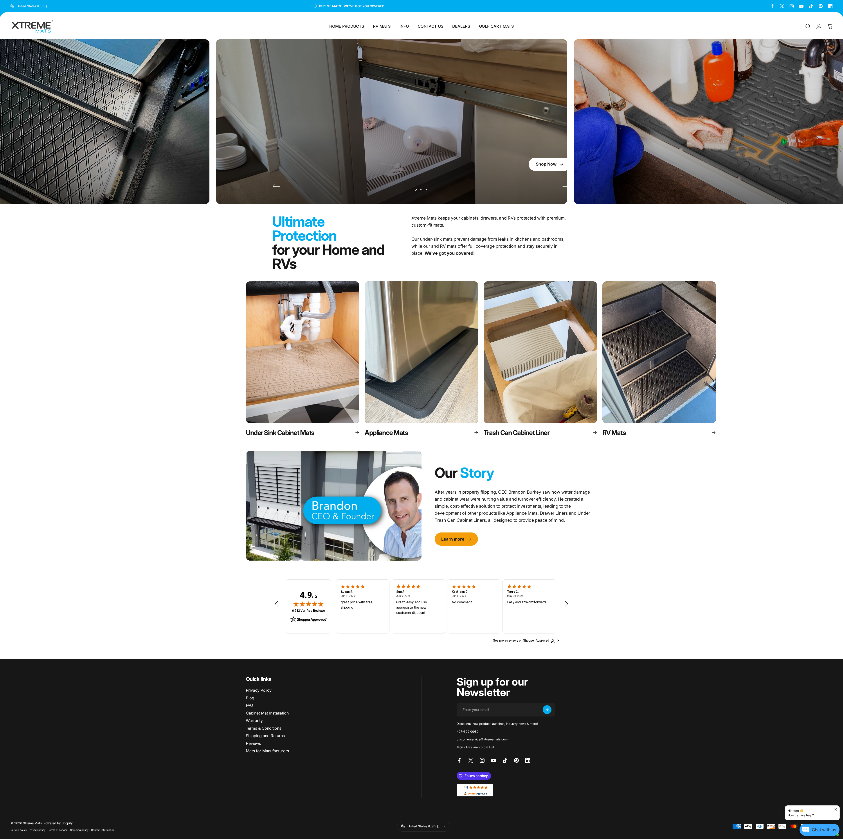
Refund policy (19, 830)
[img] (308, 604)
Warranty (254, 720)
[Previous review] (276, 604)
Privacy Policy (259, 690)
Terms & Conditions (263, 728)
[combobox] (33, 6)
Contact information (103, 830)
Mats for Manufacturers (267, 751)
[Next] (566, 186)
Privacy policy (37, 830)
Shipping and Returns (265, 735)
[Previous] (276, 186)
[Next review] (566, 604)
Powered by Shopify (58, 823)
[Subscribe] (547, 709)
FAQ (249, 705)
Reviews (253, 743)
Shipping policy (79, 830)
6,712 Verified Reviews (308, 610)
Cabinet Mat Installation (267, 713)
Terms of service (58, 830)
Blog (250, 698)
